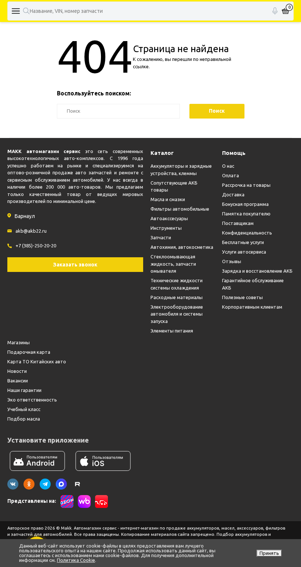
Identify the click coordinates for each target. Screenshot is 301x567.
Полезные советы (242, 297)
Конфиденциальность (247, 232)
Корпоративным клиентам (252, 306)
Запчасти (160, 237)
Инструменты (166, 227)
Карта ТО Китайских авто (36, 361)
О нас (228, 165)
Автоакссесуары (169, 218)
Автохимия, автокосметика (181, 247)
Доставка (233, 194)
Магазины (18, 342)
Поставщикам (238, 223)
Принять (269, 553)
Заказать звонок (75, 265)
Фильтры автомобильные (179, 208)
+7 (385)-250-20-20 (35, 245)
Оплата (230, 175)
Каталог (162, 153)
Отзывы (231, 261)
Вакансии (17, 380)
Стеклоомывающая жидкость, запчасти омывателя (173, 263)
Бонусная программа (245, 204)
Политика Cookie (76, 560)
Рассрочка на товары (246, 185)
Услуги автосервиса (244, 251)
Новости (17, 371)
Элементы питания (171, 330)
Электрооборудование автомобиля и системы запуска (176, 314)
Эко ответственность (32, 399)
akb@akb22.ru (31, 230)
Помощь (234, 153)
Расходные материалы (176, 297)
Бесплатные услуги (243, 242)
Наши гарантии (24, 390)
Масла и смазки (167, 199)
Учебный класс (23, 409)
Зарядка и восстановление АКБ (257, 270)
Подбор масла (23, 418)
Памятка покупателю (246, 213)
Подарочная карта (28, 352)
